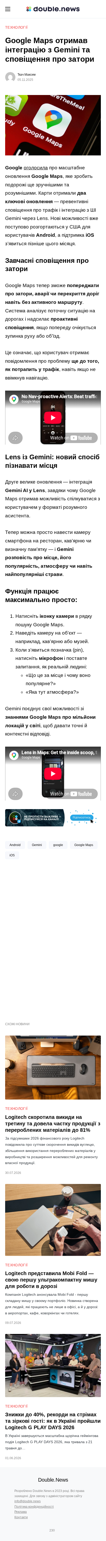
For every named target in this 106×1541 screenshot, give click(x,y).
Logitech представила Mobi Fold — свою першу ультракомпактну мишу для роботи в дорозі (51, 1279)
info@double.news (27, 1501)
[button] (7, 9)
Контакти (21, 1517)
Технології (16, 27)
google (58, 845)
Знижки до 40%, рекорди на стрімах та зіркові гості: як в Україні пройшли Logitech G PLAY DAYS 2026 (53, 1421)
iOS (12, 855)
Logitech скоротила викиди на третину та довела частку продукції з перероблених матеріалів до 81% (52, 1123)
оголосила (36, 167)
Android (15, 845)
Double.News (53, 1480)
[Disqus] (53, 938)
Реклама (20, 1512)
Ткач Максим (26, 74)
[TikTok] (59, 1530)
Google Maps (83, 845)
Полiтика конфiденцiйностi (34, 1506)
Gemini (37, 845)
